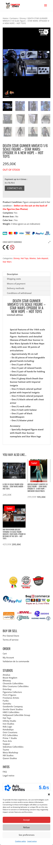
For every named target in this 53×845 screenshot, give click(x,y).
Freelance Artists (11, 697)
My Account (8, 657)
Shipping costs (14, 278)
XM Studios (8, 755)
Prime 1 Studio (10, 738)
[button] (49, 794)
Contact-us (14, 188)
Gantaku (7, 703)
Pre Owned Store (11, 635)
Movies (32, 258)
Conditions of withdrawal (19, 293)
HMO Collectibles (11, 712)
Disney (23, 18)
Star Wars (7, 261)
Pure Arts (7, 741)
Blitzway (7, 680)
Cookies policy (20, 841)
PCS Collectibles (10, 735)
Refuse (26, 827)
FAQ (5, 771)
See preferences (26, 834)
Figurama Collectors (12, 692)
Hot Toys (24, 258)
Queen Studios (10, 758)
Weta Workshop (10, 752)
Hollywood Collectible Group (16, 715)
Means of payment (16, 283)
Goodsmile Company (13, 706)
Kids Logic (7, 726)
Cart (5, 653)
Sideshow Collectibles (13, 746)
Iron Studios (8, 723)
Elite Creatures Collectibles (16, 686)
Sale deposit (42, 258)
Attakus (6, 674)
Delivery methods (15, 288)
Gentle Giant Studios (13, 709)
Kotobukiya (8, 729)
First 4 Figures (9, 695)
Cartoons (14, 18)
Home (5, 18)
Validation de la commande (16, 661)
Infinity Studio (9, 720)
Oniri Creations (10, 732)
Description (12, 274)
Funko (6, 700)
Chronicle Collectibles (13, 683)
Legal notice (32, 841)
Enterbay (7, 689)
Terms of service (10, 639)
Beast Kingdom (10, 677)
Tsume (6, 749)
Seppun (6, 743)
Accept (26, 819)
